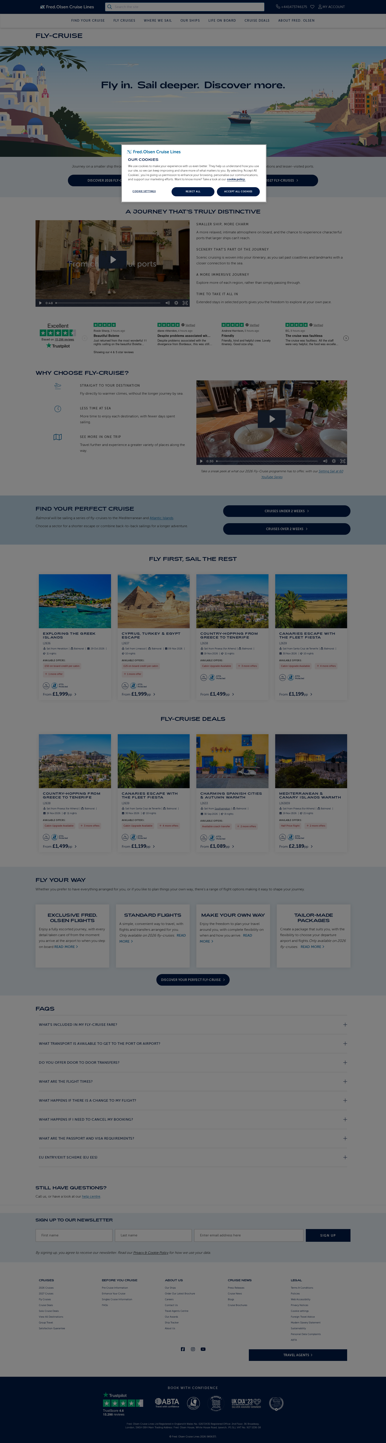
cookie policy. (236, 179)
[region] (193, 173)
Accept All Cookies (238, 191)
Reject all (193, 191)
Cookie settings (144, 191)
